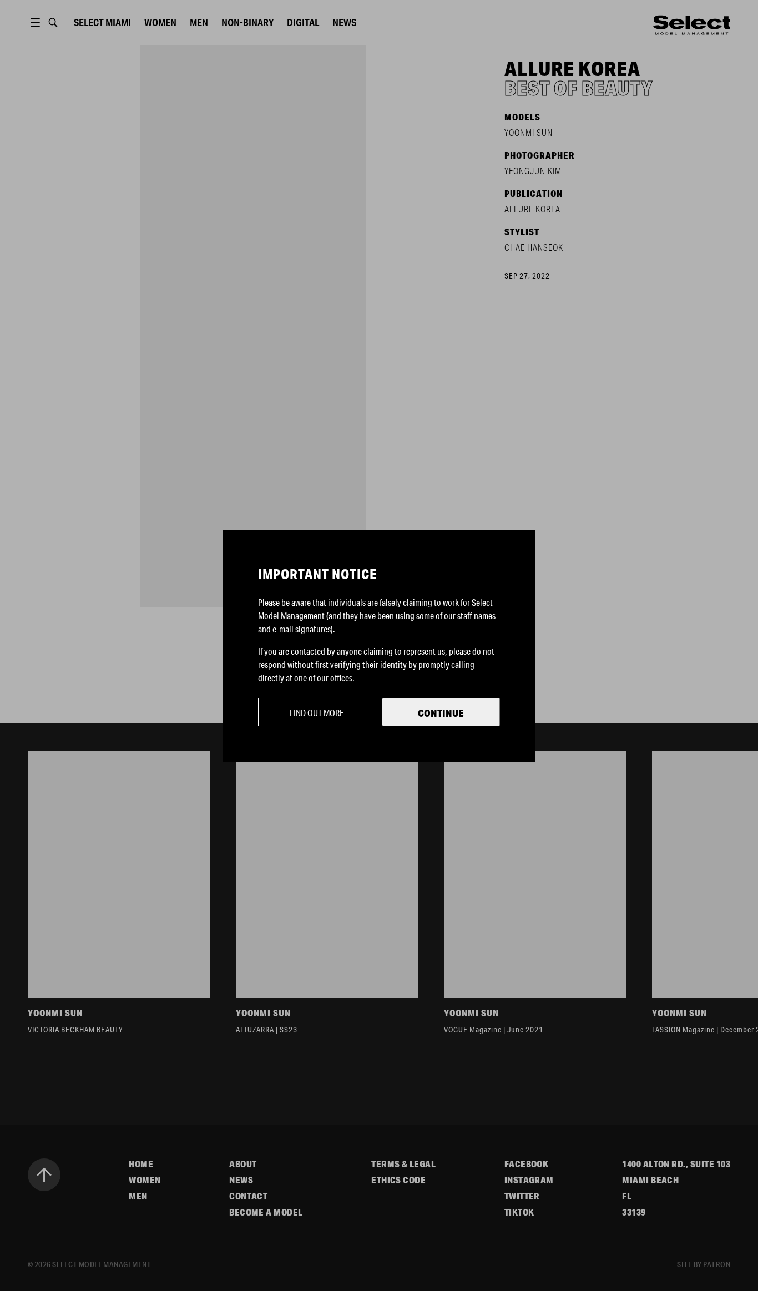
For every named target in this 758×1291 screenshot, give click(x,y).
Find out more (317, 712)
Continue (441, 713)
